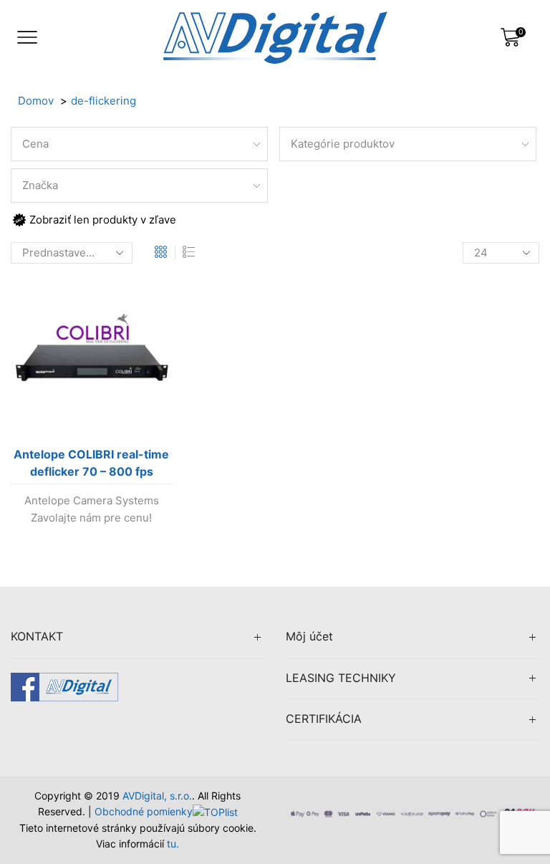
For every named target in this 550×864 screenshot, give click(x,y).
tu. (173, 843)
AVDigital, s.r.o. (157, 795)
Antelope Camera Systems (91, 500)
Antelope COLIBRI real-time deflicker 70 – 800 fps (91, 463)
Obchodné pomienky (144, 811)
